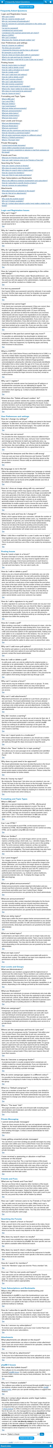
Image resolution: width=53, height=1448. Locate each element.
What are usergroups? (10, 128)
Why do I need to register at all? (13, 19)
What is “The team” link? (11, 140)
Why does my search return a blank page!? (17, 170)
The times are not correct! (11, 48)
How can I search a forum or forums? (15, 166)
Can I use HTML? (8, 101)
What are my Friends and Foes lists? (15, 158)
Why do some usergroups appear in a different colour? (22, 135)
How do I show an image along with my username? (20, 55)
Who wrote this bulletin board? (13, 199)
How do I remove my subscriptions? (15, 185)
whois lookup (8, 1409)
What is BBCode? (8, 99)
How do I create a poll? (10, 72)
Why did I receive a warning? (12, 84)
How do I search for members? (13, 173)
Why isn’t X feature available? (13, 201)
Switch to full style (26, 7)
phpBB (10, 1442)
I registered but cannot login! (12, 30)
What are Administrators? (11, 123)
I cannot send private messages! (14, 145)
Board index (6, 1446)
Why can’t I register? (9, 37)
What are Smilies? (8, 104)
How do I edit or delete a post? (13, 67)
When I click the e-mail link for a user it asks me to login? (22, 59)
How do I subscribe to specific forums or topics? (19, 183)
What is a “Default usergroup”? (13, 137)
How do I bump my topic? (11, 93)
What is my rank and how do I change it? (17, 57)
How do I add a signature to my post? (15, 70)
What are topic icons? (10, 118)
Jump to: (4, 1434)
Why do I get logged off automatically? (16, 21)
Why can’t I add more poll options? (14, 75)
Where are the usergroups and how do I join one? (20, 130)
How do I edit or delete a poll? (13, 77)
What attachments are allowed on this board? (18, 191)
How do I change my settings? (13, 45)
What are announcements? (12, 111)
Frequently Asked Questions (18, 2)
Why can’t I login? (8, 17)
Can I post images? (9, 106)
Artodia (50, 1442)
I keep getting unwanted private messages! (17, 148)
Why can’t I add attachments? (12, 82)
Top (3, 226)
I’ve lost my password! (10, 28)
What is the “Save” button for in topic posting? (18, 89)
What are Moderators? (10, 126)
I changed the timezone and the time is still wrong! (20, 50)
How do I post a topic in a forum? (14, 65)
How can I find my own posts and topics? (17, 175)
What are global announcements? (14, 108)
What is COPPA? (8, 35)
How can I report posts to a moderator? (16, 86)
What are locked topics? (10, 115)
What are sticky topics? (10, 113)
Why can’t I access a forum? (12, 79)
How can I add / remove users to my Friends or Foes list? (22, 160)
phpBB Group (14, 1372)
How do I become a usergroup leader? (16, 133)
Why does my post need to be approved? (17, 91)
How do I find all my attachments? (14, 193)
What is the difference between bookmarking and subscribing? (25, 181)
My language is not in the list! (12, 53)
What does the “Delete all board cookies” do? (18, 40)
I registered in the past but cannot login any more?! (20, 33)
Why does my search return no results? (16, 168)
